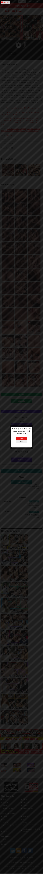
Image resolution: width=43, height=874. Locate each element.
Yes (21, 439)
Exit (21, 442)
